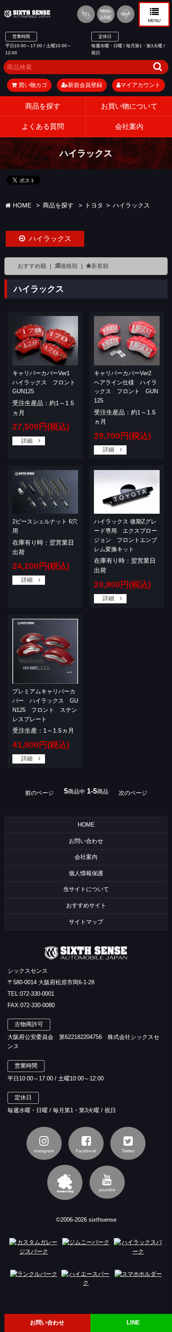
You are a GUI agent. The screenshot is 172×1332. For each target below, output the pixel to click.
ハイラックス (131, 205)
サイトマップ (86, 921)
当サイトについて (86, 889)
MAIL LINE (106, 13)
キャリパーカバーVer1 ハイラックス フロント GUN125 (46, 382)
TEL (86, 13)
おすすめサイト (86, 905)
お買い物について (129, 106)
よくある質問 (43, 126)
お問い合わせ (86, 841)
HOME (21, 205)
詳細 (27, 440)
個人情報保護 (86, 873)
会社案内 (86, 857)
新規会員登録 (85, 85)
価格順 (69, 266)
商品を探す (42, 106)
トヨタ (94, 205)
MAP (126, 13)
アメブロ (64, 1182)
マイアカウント (140, 85)
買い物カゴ (32, 85)
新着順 (99, 266)
